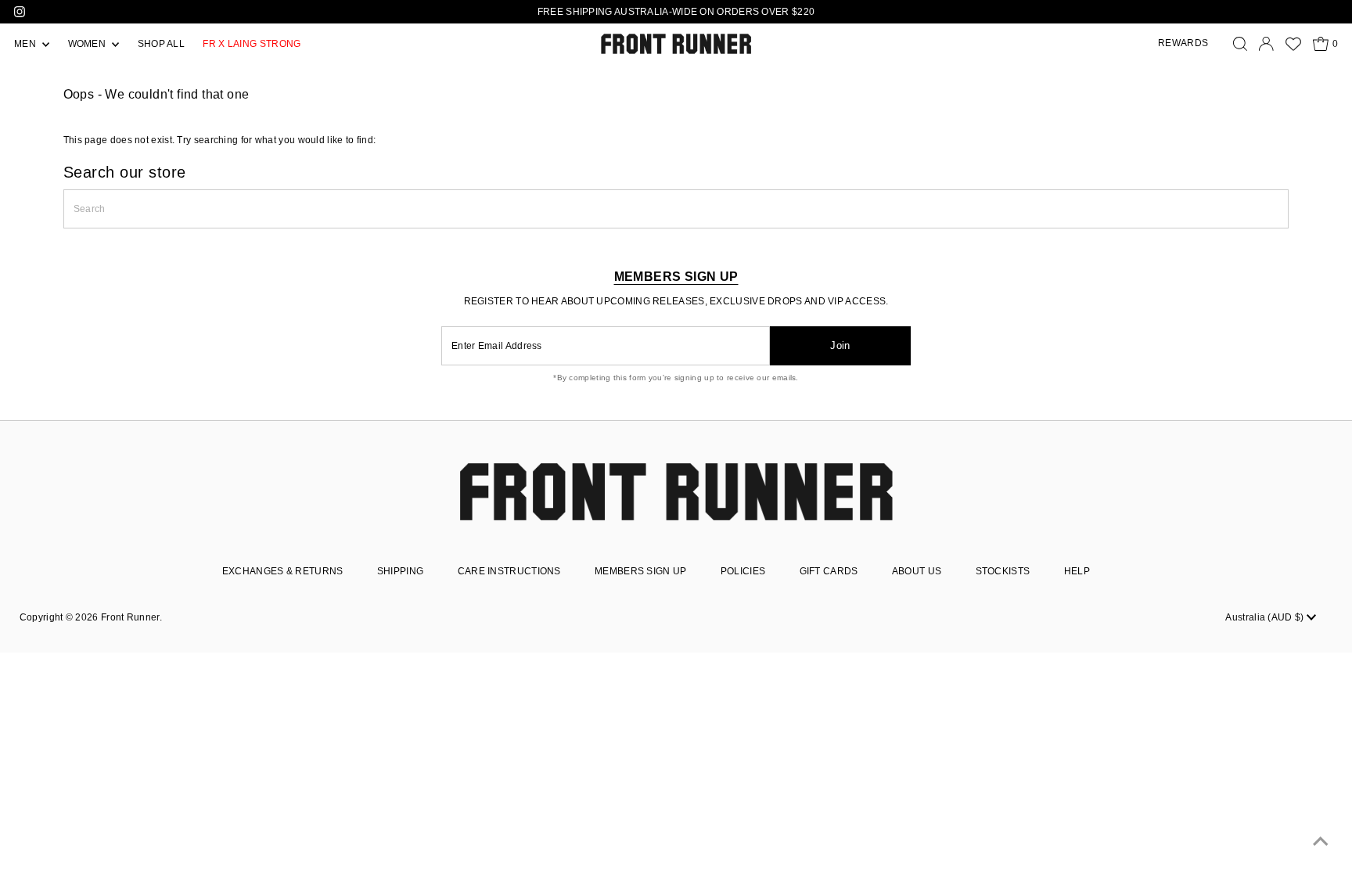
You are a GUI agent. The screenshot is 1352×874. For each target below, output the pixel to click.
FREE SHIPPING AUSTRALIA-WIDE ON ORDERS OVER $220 (676, 11)
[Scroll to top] (1320, 842)
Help (1077, 571)
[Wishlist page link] (1293, 44)
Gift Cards (829, 571)
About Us (916, 571)
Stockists (1003, 571)
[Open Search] (1240, 44)
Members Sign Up (641, 571)
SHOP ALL (161, 43)
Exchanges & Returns (282, 571)
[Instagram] (19, 11)
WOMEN (88, 43)
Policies (743, 571)
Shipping (400, 571)
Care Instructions (509, 571)
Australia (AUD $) (1265, 617)
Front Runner (130, 617)
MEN (26, 43)
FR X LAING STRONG (251, 43)
